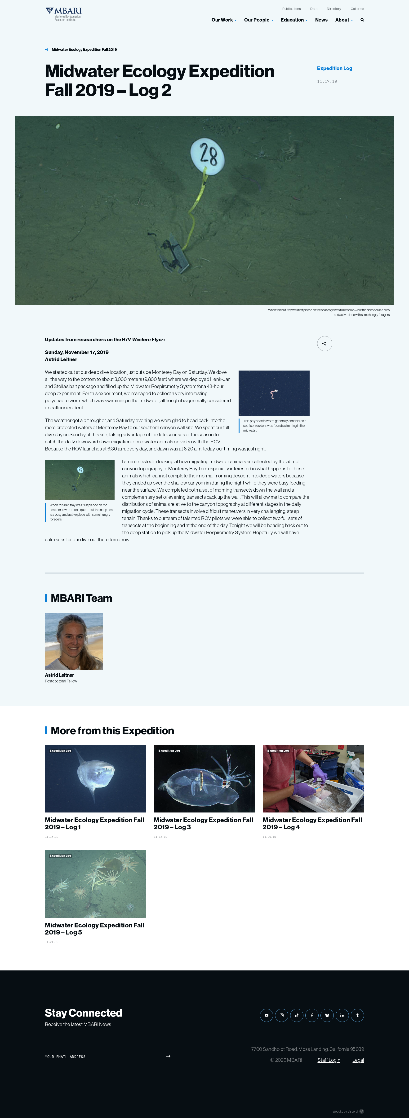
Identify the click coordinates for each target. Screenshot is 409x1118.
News (321, 20)
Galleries (357, 9)
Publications (291, 9)
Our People (256, 20)
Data (313, 9)
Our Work (222, 20)
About (342, 20)
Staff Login (329, 1060)
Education (292, 20)
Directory (334, 9)
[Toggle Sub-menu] (236, 20)
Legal (358, 1060)
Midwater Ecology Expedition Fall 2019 (84, 49)
